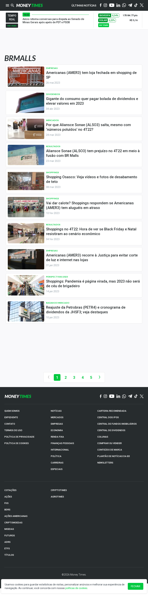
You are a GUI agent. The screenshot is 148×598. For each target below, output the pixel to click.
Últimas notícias (83, 5)
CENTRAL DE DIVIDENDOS (111, 430)
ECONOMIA (57, 430)
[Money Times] (29, 5)
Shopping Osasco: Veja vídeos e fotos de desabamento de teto (91, 179)
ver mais (11, 25)
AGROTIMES (57, 496)
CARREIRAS (57, 462)
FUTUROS (9, 535)
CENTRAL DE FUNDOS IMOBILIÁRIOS (117, 423)
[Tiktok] (136, 5)
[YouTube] (111, 5)
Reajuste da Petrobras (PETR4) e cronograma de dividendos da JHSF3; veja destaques (85, 309)
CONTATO (9, 423)
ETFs (7, 548)
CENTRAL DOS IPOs (108, 417)
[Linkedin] (118, 5)
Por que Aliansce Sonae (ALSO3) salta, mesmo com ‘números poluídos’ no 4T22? (88, 127)
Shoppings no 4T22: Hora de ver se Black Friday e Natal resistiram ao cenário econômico (91, 231)
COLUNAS (102, 436)
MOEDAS (9, 529)
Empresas (52, 68)
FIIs (6, 503)
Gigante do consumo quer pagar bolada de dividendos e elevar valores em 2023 (92, 101)
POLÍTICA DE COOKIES (16, 443)
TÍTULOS (9, 555)
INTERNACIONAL (60, 449)
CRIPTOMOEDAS (13, 522)
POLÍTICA (56, 456)
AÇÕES (8, 496)
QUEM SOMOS (11, 411)
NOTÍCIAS (56, 411)
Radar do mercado (57, 302)
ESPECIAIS (56, 469)
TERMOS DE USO (13, 430)
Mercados (52, 120)
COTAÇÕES (10, 490)
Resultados (53, 146)
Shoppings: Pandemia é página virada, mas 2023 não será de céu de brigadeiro (93, 283)
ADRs (7, 542)
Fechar (135, 586)
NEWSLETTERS (105, 462)
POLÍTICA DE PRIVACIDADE (19, 436)
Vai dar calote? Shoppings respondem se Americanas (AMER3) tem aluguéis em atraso (90, 205)
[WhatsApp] (124, 5)
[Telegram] (130, 5)
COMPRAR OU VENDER (109, 443)
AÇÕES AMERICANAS (15, 516)
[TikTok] (136, 396)
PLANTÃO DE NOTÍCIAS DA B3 (113, 456)
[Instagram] (105, 5)
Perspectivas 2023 (57, 276)
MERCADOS (57, 417)
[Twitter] (141, 5)
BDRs (7, 509)
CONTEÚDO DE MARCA (109, 449)
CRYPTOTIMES (59, 490)
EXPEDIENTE (11, 417)
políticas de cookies (76, 588)
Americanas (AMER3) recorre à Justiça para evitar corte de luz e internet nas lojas (92, 257)
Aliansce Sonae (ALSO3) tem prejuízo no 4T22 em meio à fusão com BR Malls (93, 153)
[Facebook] (101, 5)
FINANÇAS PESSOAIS (62, 443)
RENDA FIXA (57, 436)
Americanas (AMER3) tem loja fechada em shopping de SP (91, 75)
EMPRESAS (57, 423)
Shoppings (52, 172)
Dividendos (53, 94)
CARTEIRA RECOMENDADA (111, 411)
